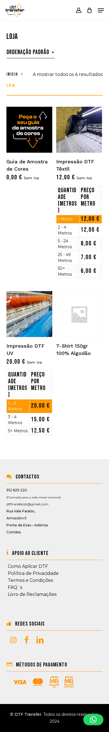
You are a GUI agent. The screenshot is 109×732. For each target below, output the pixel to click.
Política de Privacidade (33, 573)
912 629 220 (16, 490)
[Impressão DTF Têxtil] (79, 130)
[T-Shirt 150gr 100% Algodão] (79, 314)
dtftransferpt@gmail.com (27, 504)
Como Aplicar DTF (28, 566)
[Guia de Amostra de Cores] (29, 130)
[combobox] (30, 52)
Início (12, 74)
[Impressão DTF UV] (29, 314)
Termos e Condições (30, 580)
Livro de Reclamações (32, 594)
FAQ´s (15, 587)
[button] (101, 10)
